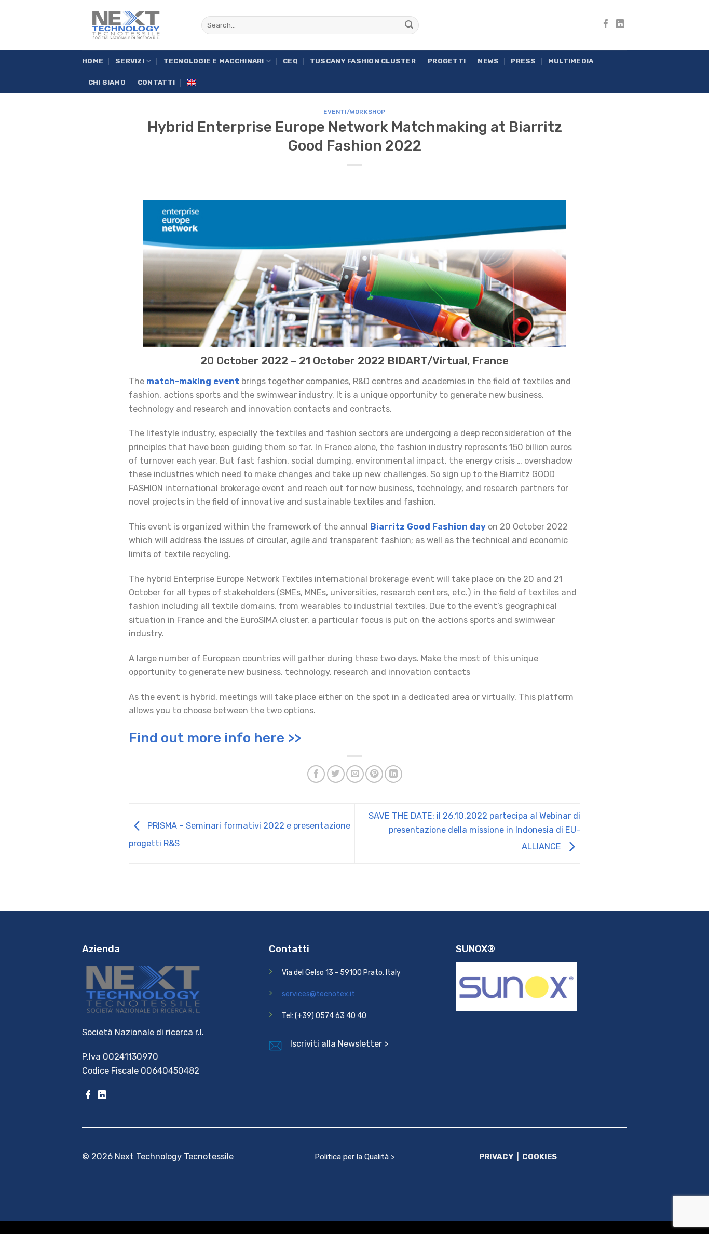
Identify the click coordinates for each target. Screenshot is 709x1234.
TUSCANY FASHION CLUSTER (363, 61)
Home (92, 61)
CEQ (290, 61)
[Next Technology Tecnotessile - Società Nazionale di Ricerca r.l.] (134, 25)
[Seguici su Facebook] (606, 25)
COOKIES (539, 1156)
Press (523, 61)
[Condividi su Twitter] (336, 774)
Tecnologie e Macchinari (213, 61)
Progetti (447, 61)
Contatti (156, 82)
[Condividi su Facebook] (316, 774)
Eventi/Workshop (354, 111)
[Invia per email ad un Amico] (355, 774)
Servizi (129, 61)
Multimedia (571, 61)
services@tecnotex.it (318, 993)
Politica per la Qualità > (355, 1156)
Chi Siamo (107, 82)
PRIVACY (496, 1156)
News (488, 61)
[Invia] (409, 25)
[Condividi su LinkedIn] (393, 774)
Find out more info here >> (215, 737)
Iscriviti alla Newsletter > (339, 1044)
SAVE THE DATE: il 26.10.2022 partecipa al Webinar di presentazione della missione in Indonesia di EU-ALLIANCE (474, 831)
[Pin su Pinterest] (374, 774)
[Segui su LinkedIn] (620, 25)
